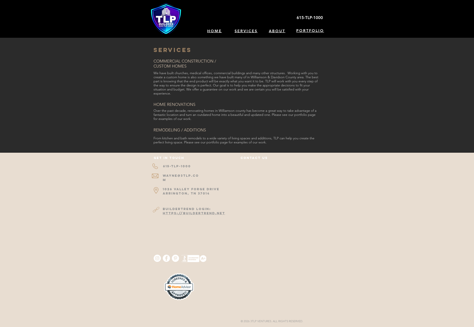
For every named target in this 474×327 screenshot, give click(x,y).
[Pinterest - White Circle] (175, 258)
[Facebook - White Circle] (166, 258)
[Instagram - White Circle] (157, 258)
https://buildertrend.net (194, 213)
